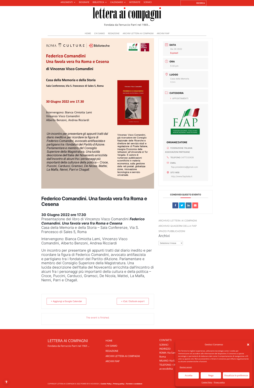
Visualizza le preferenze (236, 375)
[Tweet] (182, 205)
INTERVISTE (134, 2)
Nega (210, 375)
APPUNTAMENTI (180, 98)
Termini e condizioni (134, 384)
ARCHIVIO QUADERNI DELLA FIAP (177, 225)
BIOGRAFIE (84, 2)
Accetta (188, 375)
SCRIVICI (148, 2)
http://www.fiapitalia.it (181, 176)
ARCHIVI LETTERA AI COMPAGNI (138, 33)
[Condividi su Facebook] (175, 205)
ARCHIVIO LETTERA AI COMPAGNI (177, 220)
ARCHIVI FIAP (163, 33)
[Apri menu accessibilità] (6, 381)
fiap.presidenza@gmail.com (184, 167)
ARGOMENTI (67, 2)
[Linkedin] (189, 205)
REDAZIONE (114, 33)
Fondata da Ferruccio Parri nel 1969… (127, 24)
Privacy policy (219, 382)
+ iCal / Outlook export (132, 301)
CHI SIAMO (99, 33)
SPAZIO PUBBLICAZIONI (171, 231)
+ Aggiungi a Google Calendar (66, 301)
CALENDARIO (116, 2)
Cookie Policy (207, 382)
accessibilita (166, 368)
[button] (248, 344)
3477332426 (187, 157)
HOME (88, 33)
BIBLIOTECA (98, 2)
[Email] (195, 205)
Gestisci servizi (186, 367)
